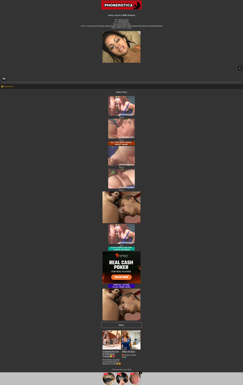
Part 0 (121, 117)
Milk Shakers (123, 22)
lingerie (135, 26)
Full (121, 245)
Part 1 (121, 140)
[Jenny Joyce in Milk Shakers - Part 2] (121, 165)
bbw (140, 26)
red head (151, 26)
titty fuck (159, 26)
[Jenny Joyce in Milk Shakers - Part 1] (121, 138)
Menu (121, 325)
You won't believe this (121, 24)
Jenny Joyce (124, 20)
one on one (91, 26)
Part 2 (121, 167)
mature (107, 26)
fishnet (145, 26)
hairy (125, 26)
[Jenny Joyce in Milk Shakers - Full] (121, 243)
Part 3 (121, 190)
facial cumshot (117, 26)
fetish (129, 26)
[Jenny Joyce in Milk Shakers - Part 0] (121, 115)
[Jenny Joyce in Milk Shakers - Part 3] (121, 188)
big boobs (100, 26)
